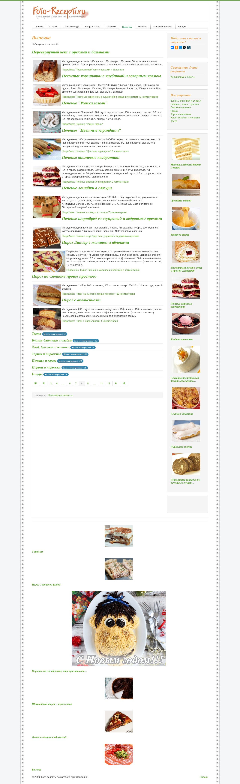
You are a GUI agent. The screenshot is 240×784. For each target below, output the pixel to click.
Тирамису (37, 551)
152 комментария (125, 293)
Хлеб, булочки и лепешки (50, 347)
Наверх (204, 777)
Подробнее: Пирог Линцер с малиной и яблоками (94, 270)
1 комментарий (109, 321)
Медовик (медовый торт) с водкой (186, 166)
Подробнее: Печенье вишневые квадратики (86, 181)
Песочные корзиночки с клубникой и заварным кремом (111, 76)
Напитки (142, 26)
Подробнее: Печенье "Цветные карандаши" (86, 151)
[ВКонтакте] (172, 47)
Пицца (174, 110)
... (63, 383)
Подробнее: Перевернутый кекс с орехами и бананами (93, 69)
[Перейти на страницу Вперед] (116, 383)
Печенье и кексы (44, 360)
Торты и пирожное (46, 353)
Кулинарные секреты (182, 77)
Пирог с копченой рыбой (46, 584)
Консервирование (162, 26)
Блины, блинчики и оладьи (52, 340)
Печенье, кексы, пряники (185, 104)
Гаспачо (36, 769)
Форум (182, 26)
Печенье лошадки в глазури (87, 188)
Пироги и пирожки (46, 367)
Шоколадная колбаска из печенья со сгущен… (185, 481)
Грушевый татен (181, 200)
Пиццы (37, 374)
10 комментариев (148, 96)
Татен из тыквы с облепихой (49, 737)
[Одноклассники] (176, 47)
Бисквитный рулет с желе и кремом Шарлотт (186, 269)
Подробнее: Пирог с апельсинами (81, 321)
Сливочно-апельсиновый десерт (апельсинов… (185, 379)
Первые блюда (71, 26)
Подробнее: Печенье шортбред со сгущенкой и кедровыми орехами (100, 236)
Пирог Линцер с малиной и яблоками (95, 242)
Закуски (53, 26)
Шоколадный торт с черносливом (52, 704)
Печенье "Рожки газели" (84, 103)
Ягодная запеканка (182, 339)
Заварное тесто (180, 235)
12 (108, 383)
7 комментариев (117, 212)
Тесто (36, 333)
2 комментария (120, 151)
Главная (39, 26)
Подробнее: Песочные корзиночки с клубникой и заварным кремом (100, 96)
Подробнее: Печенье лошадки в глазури (85, 212)
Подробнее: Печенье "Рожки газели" (82, 124)
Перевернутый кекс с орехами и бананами (70, 52)
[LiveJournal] (188, 47)
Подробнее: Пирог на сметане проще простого (88, 293)
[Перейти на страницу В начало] (36, 383)
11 (101, 383)
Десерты (111, 26)
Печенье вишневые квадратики (90, 157)
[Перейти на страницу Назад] (44, 383)
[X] (184, 47)
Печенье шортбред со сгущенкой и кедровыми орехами (112, 218)
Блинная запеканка (182, 414)
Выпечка (127, 26)
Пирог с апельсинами (81, 300)
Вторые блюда (92, 26)
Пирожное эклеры (181, 447)
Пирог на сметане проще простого (64, 276)
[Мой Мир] (180, 47)
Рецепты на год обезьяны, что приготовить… (59, 671)
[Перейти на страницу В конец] (124, 383)
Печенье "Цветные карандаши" (91, 130)
